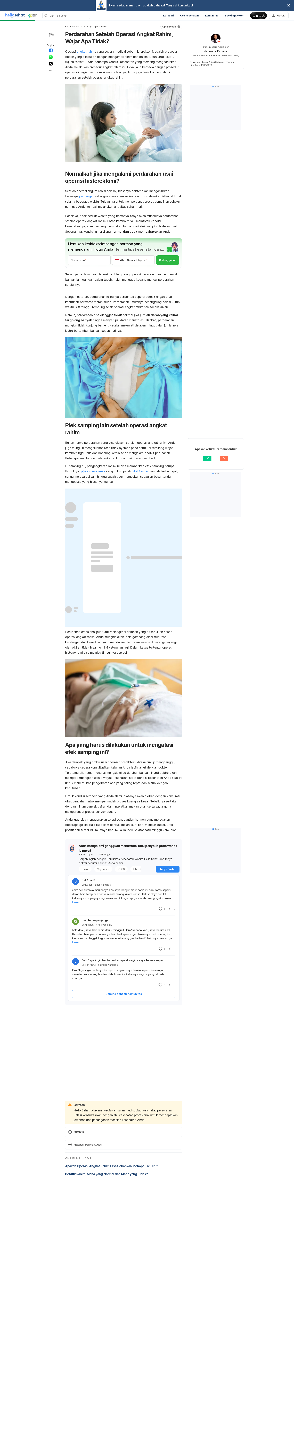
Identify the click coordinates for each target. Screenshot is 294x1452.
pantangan (86, 196)
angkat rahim (86, 51)
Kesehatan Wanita (73, 26)
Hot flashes (141, 471)
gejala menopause (92, 471)
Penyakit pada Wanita (96, 26)
